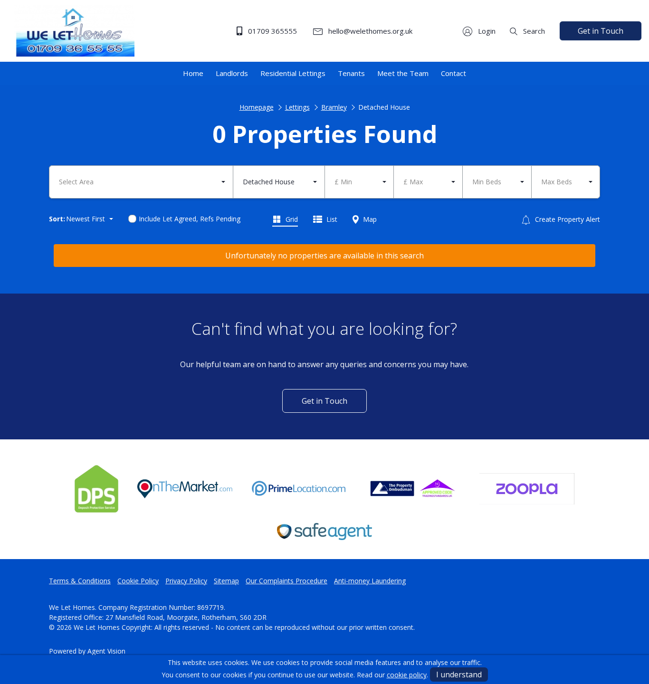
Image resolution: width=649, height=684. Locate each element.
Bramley (334, 107)
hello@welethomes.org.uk (369, 31)
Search (533, 31)
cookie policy (407, 674)
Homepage (256, 107)
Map (369, 219)
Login (486, 31)
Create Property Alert (566, 219)
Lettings (297, 107)
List (330, 219)
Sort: (57, 218)
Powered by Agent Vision (87, 651)
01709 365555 (271, 31)
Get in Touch (600, 31)
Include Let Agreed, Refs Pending (189, 218)
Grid (291, 219)
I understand (459, 674)
